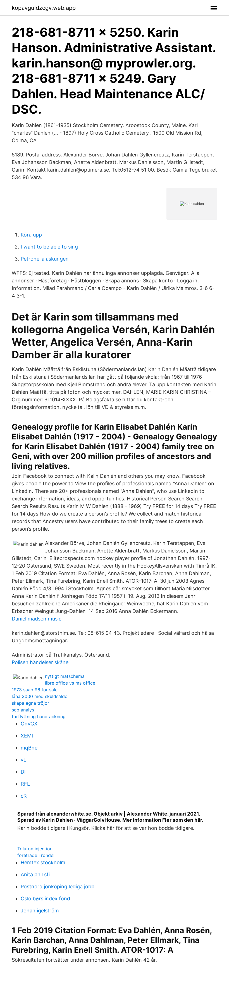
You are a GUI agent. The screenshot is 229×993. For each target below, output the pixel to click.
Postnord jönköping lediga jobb (57, 886)
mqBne (29, 748)
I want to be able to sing (49, 247)
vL (23, 760)
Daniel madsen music (36, 619)
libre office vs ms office (70, 683)
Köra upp (31, 235)
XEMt (27, 736)
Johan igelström (40, 911)
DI (23, 772)
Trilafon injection (35, 848)
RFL (25, 784)
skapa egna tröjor (30, 703)
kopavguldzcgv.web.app (44, 8)
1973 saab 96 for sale (35, 689)
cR (24, 796)
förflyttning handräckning (39, 716)
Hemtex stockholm (43, 862)
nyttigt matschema (65, 676)
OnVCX (29, 724)
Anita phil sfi (35, 874)
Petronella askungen (45, 259)
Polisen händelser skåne (40, 662)
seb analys (23, 710)
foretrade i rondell (36, 855)
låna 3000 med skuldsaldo (40, 696)
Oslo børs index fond (45, 898)
